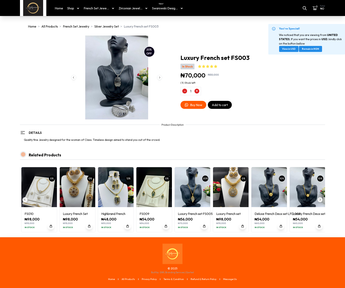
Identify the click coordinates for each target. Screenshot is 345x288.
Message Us (230, 279)
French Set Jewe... (96, 8)
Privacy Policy (149, 279)
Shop (70, 8)
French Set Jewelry (76, 26)
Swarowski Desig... (165, 8)
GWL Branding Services (172, 272)
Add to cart (220, 105)
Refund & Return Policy (203, 279)
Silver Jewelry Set (106, 26)
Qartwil (190, 272)
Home (59, 8)
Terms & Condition (174, 279)
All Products (49, 26)
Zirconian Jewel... (130, 8)
